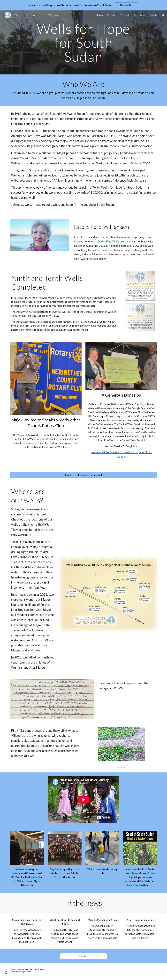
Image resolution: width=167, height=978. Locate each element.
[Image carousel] (121, 748)
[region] (83, 5)
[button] (163, 15)
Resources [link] (139, 15)
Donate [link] (111, 15)
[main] (83, 42)
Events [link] (153, 15)
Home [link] (99, 15)
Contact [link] (124, 15)
